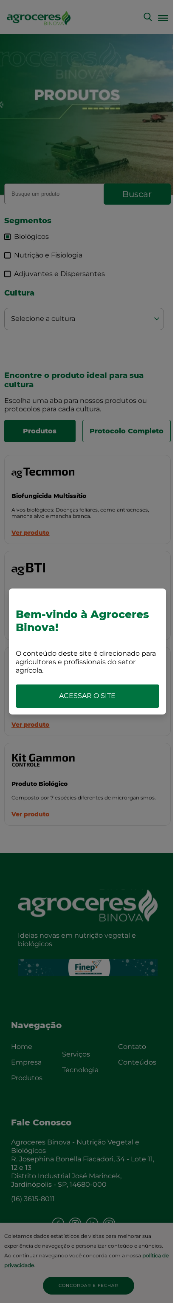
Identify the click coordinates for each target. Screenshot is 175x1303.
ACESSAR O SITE (87, 696)
